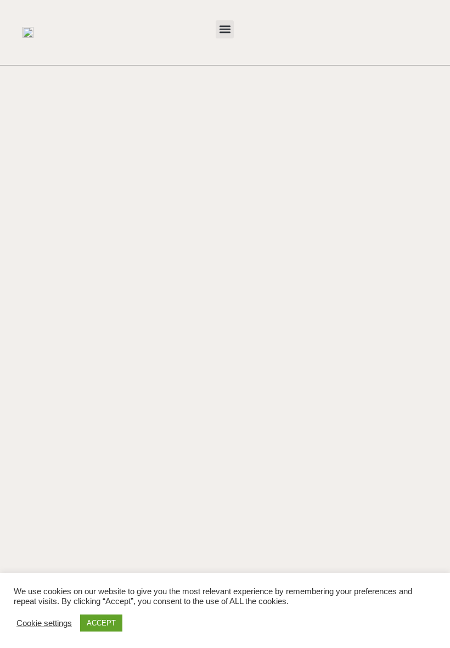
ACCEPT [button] (101, 623)
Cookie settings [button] (44, 623)
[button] (225, 29)
